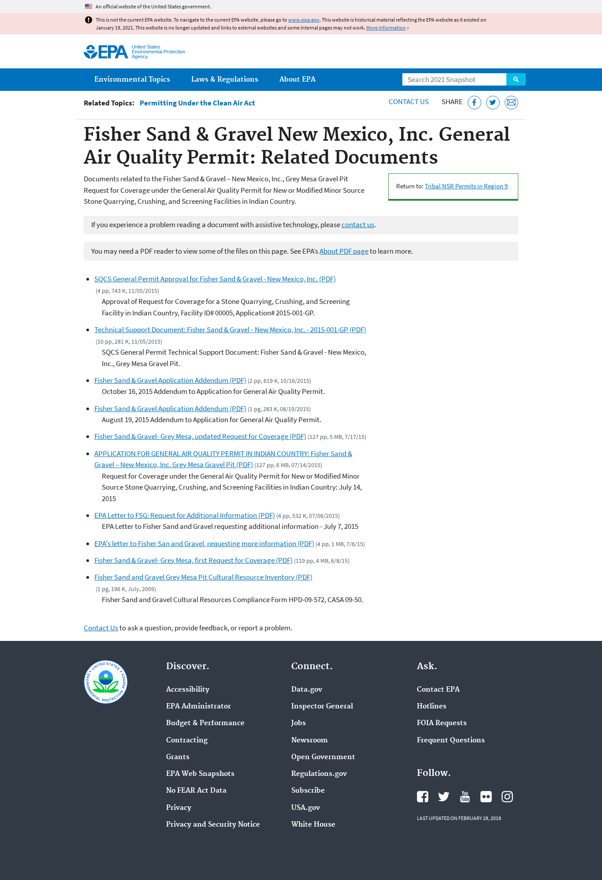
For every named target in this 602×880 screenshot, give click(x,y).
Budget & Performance (205, 723)
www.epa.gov (304, 19)
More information (386, 27)
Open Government (323, 757)
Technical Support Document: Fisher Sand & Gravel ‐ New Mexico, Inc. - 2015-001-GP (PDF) (230, 329)
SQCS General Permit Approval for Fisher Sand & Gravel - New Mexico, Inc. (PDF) (215, 279)
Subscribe (308, 791)
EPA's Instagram (507, 796)
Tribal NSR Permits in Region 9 (466, 186)
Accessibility (187, 690)
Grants (178, 757)
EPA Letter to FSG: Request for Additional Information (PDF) (184, 515)
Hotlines (431, 707)
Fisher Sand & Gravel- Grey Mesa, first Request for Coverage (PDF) (193, 560)
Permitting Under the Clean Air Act (197, 103)
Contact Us (409, 101)
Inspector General (322, 707)
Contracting (187, 741)
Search (516, 79)
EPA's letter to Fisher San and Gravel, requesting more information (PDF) (204, 543)
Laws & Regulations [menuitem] (224, 79)
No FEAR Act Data (196, 791)
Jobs (298, 723)
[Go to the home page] (106, 52)
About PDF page (344, 251)
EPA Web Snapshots (200, 774)
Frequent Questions (451, 741)
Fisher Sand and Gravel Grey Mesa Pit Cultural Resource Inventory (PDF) (203, 577)
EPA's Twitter (444, 796)
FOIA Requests (442, 723)
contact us (358, 224)
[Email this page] (511, 102)
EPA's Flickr (486, 796)
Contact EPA (438, 690)
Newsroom (309, 741)
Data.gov (306, 690)
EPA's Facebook (422, 796)
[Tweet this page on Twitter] (493, 102)
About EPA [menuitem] (297, 79)
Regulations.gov (319, 774)
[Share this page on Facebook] (474, 102)
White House (313, 825)
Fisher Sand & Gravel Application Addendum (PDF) (170, 380)
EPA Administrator (198, 707)
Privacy (178, 808)
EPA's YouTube (465, 796)
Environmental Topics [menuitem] (132, 79)
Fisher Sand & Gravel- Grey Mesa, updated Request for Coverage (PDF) (200, 436)
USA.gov (305, 808)
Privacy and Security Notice (213, 825)
